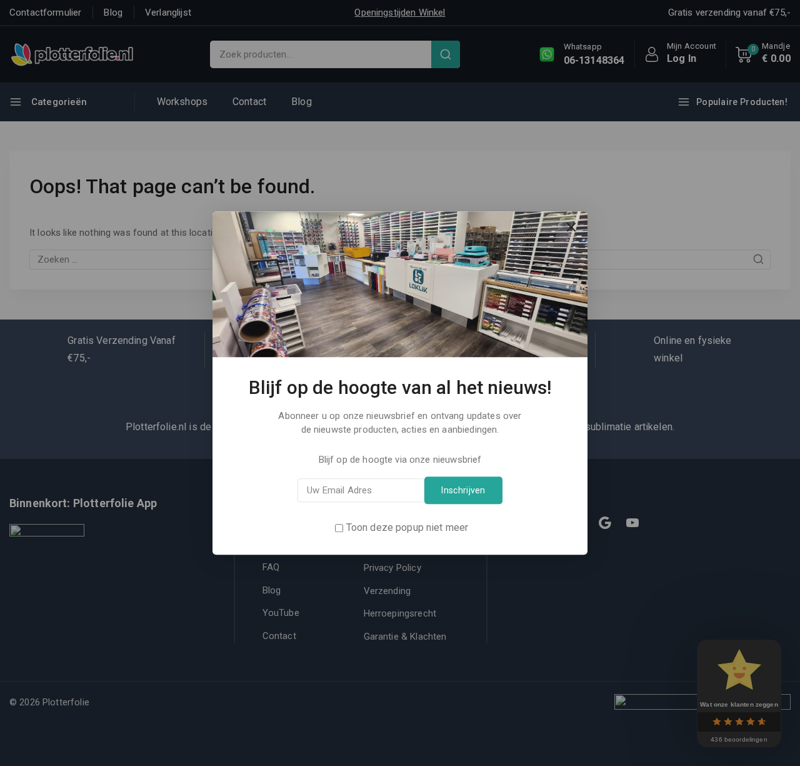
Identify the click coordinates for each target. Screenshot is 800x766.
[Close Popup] (571, 227)
